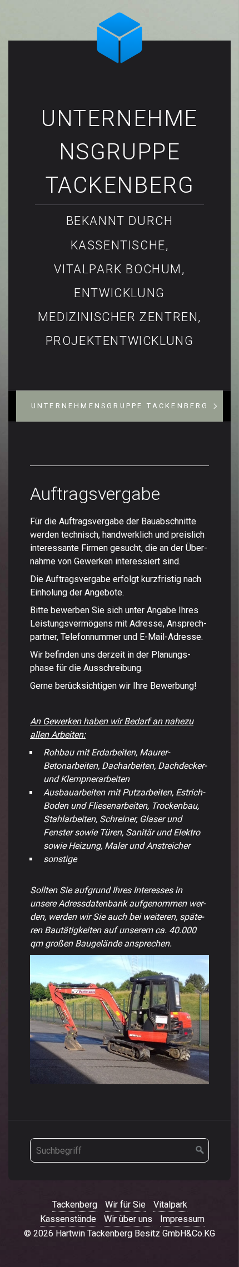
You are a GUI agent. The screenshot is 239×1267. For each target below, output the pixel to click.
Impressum (182, 1219)
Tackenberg (74, 1204)
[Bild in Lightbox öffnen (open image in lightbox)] (119, 1019)
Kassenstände (68, 1219)
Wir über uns (128, 1219)
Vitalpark (170, 1204)
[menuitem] (119, 406)
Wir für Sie (125, 1204)
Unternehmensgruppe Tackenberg (119, 152)
